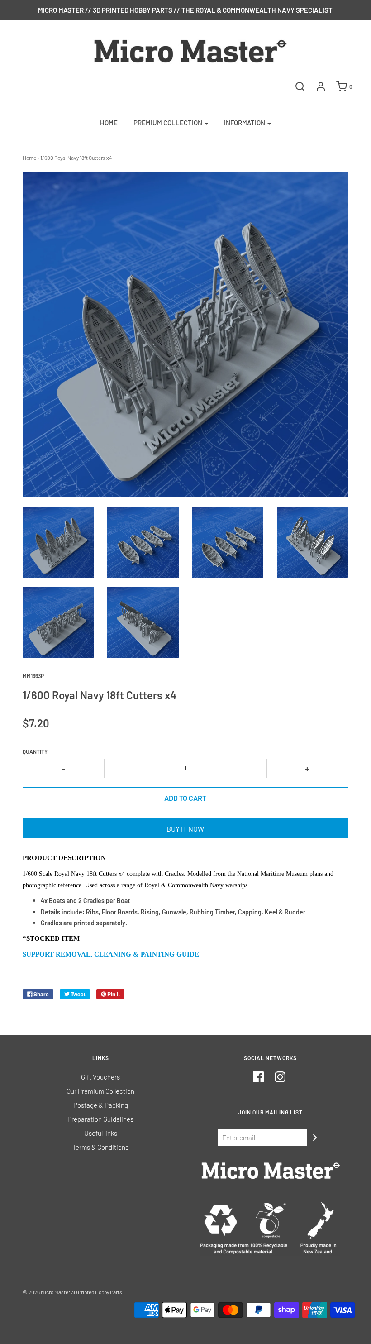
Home (109, 123)
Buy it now (185, 828)
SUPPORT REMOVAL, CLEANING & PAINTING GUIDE (111, 954)
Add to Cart (185, 798)
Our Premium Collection (100, 1091)
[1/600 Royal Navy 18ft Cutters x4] (58, 542)
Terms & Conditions (100, 1147)
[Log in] (321, 86)
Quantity (35, 751)
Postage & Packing (100, 1105)
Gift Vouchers (100, 1077)
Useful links (100, 1133)
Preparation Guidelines (100, 1119)
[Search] (300, 86)
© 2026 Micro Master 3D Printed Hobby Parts (72, 1292)
